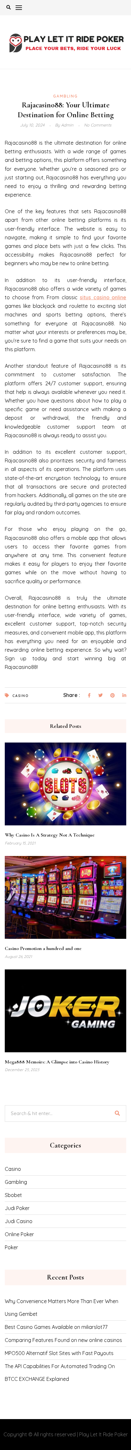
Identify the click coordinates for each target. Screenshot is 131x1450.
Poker (11, 1247)
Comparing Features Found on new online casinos (63, 1340)
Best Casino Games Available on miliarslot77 (56, 1327)
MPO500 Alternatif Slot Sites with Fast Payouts (59, 1353)
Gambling (65, 96)
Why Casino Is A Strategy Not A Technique (49, 835)
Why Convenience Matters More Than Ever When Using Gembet (61, 1307)
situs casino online (103, 297)
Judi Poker (17, 1208)
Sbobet (13, 1195)
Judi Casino (18, 1221)
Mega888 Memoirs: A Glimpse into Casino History (57, 1062)
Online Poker (19, 1234)
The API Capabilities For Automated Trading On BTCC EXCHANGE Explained (60, 1372)
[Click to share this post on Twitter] (100, 696)
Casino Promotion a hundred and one (43, 948)
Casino (20, 695)
